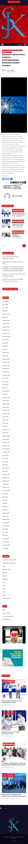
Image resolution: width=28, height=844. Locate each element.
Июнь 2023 (5, 423)
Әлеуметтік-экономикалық (8, 50)
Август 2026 (5, 301)
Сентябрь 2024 (6, 375)
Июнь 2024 (5, 385)
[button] (21, 44)
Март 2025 (5, 356)
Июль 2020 (5, 529)
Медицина (5, 579)
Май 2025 (4, 349)
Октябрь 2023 (5, 410)
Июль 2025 (5, 343)
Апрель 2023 (5, 429)
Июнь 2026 (5, 308)
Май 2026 (4, 311)
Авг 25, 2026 (15, 216)
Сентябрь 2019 (6, 545)
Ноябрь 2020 (5, 522)
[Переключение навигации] (18, 45)
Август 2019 (5, 548)
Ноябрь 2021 (5, 484)
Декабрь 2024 (6, 365)
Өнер (3, 582)
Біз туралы (14, 841)
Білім (3, 566)
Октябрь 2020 (5, 526)
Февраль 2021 (5, 513)
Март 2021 (5, 510)
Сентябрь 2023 (6, 413)
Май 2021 (4, 503)
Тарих (3, 592)
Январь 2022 (5, 478)
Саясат (9, 52)
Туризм (4, 595)
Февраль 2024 (6, 397)
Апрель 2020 (5, 538)
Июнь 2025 (5, 346)
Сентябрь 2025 (6, 336)
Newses (20, 837)
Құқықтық (5, 52)
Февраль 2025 (6, 359)
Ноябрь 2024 (5, 368)
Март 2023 (5, 433)
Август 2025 (5, 340)
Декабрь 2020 (6, 519)
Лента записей (6, 613)
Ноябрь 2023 (5, 407)
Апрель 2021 (5, 506)
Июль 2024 (5, 381)
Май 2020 (4, 535)
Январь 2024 (5, 401)
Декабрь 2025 (6, 327)
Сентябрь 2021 (6, 490)
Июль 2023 (5, 420)
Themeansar (14, 838)
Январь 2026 (5, 324)
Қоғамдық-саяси (18, 50)
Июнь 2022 (5, 461)
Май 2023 (4, 426)
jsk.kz (12, 70)
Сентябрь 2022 (6, 452)
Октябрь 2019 (5, 542)
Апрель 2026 (5, 314)
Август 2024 (5, 378)
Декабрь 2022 (5, 442)
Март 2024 (5, 394)
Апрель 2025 (5, 352)
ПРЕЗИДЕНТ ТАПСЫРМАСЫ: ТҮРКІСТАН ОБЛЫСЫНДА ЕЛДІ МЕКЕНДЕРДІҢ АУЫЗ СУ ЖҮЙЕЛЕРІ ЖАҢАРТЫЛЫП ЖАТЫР (13, 269)
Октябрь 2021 (5, 487)
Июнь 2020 (5, 532)
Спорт (4, 588)
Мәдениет (4, 576)
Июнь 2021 (5, 500)
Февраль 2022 (6, 474)
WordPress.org (6, 619)
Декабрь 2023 (5, 404)
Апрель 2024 (5, 391)
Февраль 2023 (6, 436)
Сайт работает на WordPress (9, 837)
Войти (4, 610)
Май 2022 (4, 465)
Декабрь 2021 (5, 481)
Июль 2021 (5, 497)
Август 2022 (5, 455)
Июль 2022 (5, 458)
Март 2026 (5, 317)
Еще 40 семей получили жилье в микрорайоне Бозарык (18, 215)
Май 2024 (4, 388)
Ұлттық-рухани (6, 598)
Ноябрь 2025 (5, 330)
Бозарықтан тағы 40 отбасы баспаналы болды (18, 226)
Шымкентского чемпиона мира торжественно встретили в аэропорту (14, 795)
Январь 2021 (5, 516)
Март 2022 (5, 471)
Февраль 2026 (6, 320)
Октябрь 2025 (5, 333)
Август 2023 (5, 417)
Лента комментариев (7, 616)
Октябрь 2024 (6, 372)
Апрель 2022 (5, 468)
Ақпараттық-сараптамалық (18, 209)
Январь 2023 (5, 439)
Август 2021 (5, 494)
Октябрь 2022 (5, 449)
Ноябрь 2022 (5, 445)
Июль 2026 (5, 304)
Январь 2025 (5, 362)
